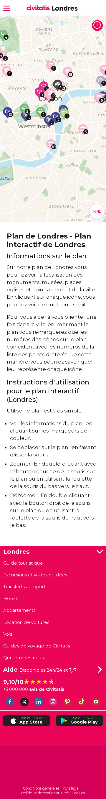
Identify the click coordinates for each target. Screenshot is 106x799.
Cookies (78, 793)
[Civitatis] (53, 766)
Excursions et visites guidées (35, 575)
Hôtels (10, 598)
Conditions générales (41, 788)
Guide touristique (23, 563)
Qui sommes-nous (23, 657)
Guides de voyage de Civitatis (36, 646)
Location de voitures (26, 622)
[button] (6, 8)
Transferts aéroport (24, 586)
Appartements (19, 610)
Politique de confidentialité (44, 793)
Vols (7, 634)
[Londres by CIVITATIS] (39, 8)
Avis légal (71, 788)
